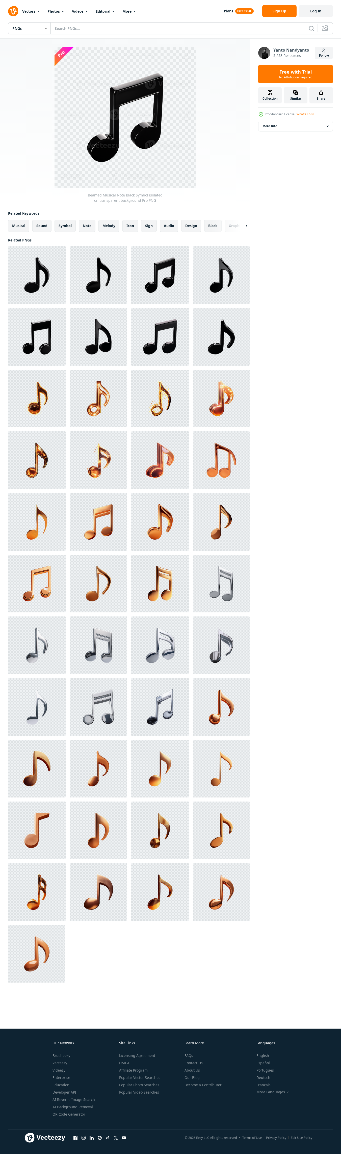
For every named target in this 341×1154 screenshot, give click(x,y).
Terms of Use (252, 1137)
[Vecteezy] (13, 11)
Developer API (64, 1092)
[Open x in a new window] (116, 1138)
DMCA (124, 1062)
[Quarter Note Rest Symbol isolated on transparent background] (221, 707)
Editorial (103, 11)
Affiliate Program (133, 1070)
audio (169, 225)
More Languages (270, 1092)
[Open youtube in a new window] (124, 1138)
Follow (324, 55)
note (87, 225)
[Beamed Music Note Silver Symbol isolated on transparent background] (221, 583)
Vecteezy (60, 1062)
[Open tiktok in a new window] (108, 1138)
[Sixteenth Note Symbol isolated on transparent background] (221, 460)
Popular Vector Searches (139, 1077)
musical (18, 225)
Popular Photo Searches (139, 1084)
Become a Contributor (203, 1084)
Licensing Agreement (137, 1055)
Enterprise (61, 1077)
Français (263, 1084)
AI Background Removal (73, 1106)
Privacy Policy (276, 1137)
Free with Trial (295, 74)
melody (108, 225)
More (127, 11)
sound (41, 225)
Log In (315, 11)
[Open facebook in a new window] (75, 1138)
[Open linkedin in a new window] (92, 1138)
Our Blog (192, 1077)
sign (149, 225)
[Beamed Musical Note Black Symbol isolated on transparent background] (37, 275)
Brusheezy (61, 1055)
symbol (65, 225)
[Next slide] (242, 226)
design (191, 225)
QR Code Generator (69, 1114)
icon (130, 225)
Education (61, 1084)
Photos (53, 11)
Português (265, 1070)
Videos (78, 11)
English (262, 1055)
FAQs (189, 1055)
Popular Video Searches (139, 1092)
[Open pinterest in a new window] (100, 1138)
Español (263, 1062)
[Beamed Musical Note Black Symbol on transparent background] (98, 337)
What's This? (305, 114)
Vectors (28, 11)
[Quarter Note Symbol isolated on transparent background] (98, 768)
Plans (228, 11)
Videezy (59, 1070)
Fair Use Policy (301, 1137)
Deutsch (263, 1077)
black (213, 225)
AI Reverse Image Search (74, 1099)
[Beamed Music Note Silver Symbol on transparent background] (221, 645)
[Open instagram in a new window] (84, 1138)
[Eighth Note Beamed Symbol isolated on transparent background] (37, 398)
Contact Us (194, 1062)
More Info (270, 126)
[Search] (311, 28)
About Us (192, 1070)
